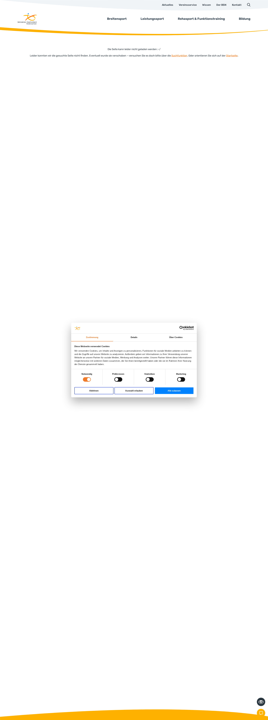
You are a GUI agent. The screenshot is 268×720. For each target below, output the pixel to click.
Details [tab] (134, 337)
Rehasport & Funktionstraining (201, 19)
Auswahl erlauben (134, 390)
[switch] (118, 379)
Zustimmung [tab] (92, 337)
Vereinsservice (188, 4)
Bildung (244, 19)
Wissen (206, 4)
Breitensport (117, 19)
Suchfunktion (179, 55)
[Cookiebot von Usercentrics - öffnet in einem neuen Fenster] (181, 328)
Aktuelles (167, 4)
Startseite (232, 55)
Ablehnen (94, 390)
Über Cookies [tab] (176, 337)
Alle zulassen (174, 390)
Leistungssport (152, 19)
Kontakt (236, 4)
